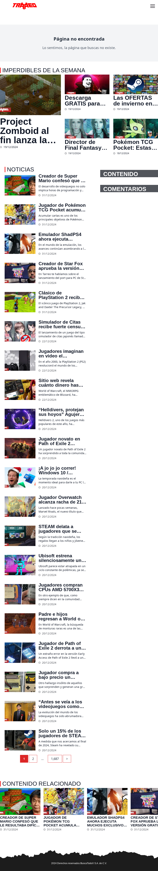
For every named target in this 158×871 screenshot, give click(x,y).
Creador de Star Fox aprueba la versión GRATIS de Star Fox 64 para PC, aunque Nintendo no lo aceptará (61, 266)
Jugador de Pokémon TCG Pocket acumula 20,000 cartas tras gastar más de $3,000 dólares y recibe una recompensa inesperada (62, 207)
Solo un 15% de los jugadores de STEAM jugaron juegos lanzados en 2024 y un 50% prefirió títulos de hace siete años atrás (62, 733)
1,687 (55, 759)
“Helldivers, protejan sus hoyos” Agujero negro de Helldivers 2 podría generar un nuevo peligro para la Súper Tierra (62, 412)
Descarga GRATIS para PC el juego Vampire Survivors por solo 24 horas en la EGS (83, 100)
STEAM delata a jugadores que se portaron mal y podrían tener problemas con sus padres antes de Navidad (60, 529)
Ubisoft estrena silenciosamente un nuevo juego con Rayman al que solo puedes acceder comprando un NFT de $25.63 (60, 558)
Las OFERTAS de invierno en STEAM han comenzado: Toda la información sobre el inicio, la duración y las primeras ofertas (133, 100)
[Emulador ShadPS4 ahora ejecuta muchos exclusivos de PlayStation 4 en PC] (20, 244)
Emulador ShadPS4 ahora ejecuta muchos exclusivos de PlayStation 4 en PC (60, 236)
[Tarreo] (24, 6)
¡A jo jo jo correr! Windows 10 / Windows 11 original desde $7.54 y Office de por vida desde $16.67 (61, 470)
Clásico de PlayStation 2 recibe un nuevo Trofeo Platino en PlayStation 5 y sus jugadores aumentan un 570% (61, 295)
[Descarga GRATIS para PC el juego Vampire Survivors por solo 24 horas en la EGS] (87, 84)
